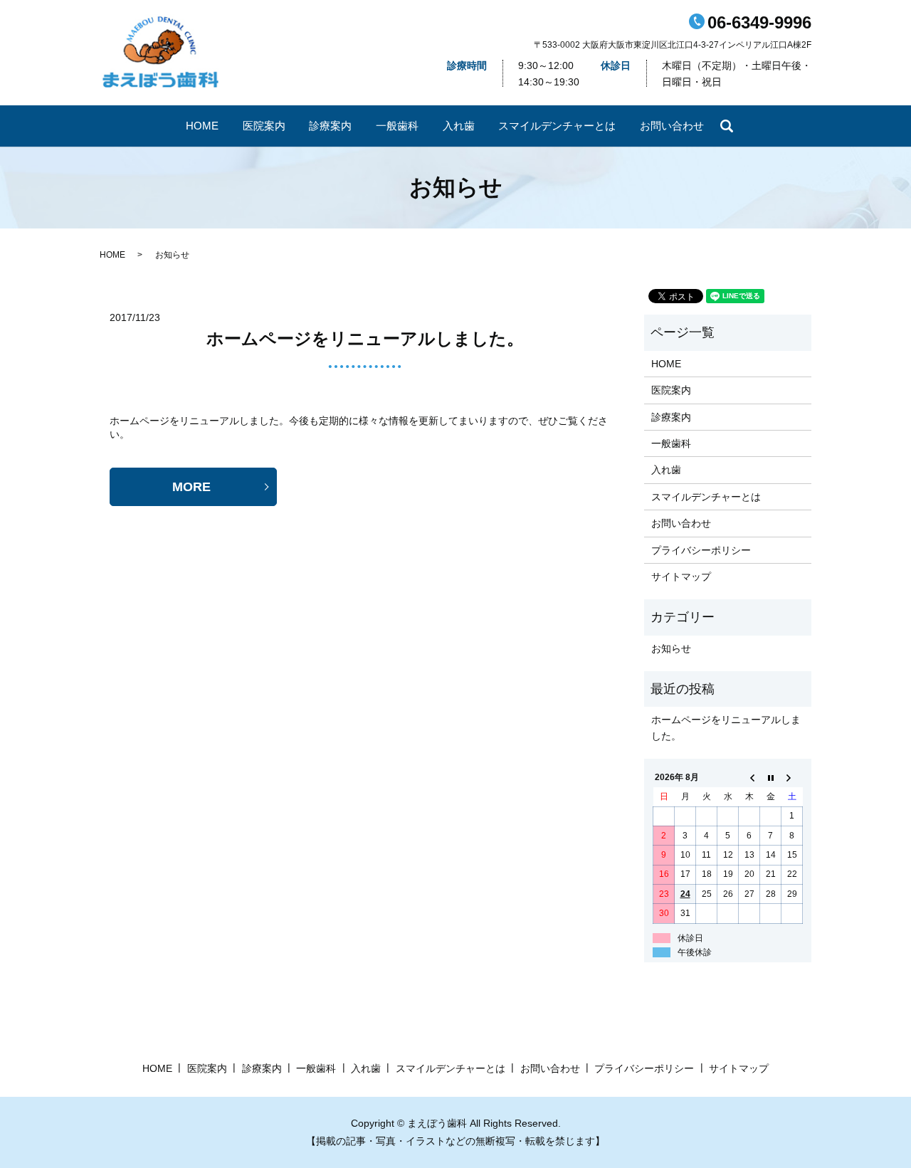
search (726, 126)
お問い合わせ (672, 126)
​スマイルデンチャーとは (557, 126)
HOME (202, 126)
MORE (191, 487)
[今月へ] (770, 778)
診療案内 (330, 126)
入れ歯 (459, 126)
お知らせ (671, 648)
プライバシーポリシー (701, 550)
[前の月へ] (749, 778)
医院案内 (264, 126)
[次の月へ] (792, 778)
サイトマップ (681, 576)
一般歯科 (397, 126)
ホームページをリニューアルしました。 (365, 338)
